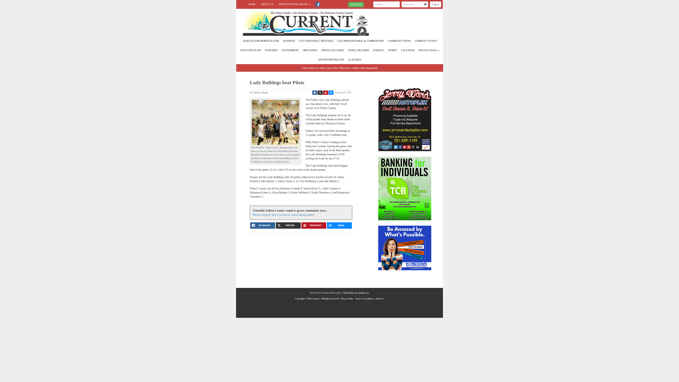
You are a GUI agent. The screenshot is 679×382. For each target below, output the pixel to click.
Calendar (407, 50)
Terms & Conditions (364, 298)
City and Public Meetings (316, 41)
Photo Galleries (332, 50)
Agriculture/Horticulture (261, 41)
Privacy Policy (347, 298)
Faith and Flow (250, 50)
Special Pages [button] (428, 50)
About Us (267, 4)
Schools (378, 50)
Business (289, 41)
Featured (271, 50)
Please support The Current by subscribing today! (284, 214)
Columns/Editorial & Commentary (360, 41)
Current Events (426, 41)
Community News (399, 41)
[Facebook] (318, 4)
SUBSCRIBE (356, 4)
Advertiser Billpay (331, 59)
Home (252, 4)
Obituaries (310, 50)
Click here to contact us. (356, 292)
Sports (392, 50)
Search (356, 59)
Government (290, 50)
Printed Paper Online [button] (293, 4)
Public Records (358, 50)
